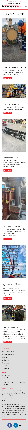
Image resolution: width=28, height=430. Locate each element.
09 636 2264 (6, 375)
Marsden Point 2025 (10, 158)
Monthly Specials (8, 354)
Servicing (5, 357)
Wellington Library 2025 (12, 226)
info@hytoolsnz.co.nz (9, 378)
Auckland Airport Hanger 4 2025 (13, 285)
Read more (7, 78)
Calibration (5, 360)
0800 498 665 (13, 1)
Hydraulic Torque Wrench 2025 (14, 68)
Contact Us (5, 369)
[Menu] (25, 6)
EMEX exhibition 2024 (11, 327)
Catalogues (6, 363)
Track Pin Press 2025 (11, 104)
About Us (5, 366)
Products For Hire (8, 351)
